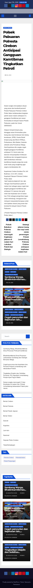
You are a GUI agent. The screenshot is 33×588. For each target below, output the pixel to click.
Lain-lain (6, 430)
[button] (26, 15)
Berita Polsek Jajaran (11, 269)
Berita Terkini (22, 269)
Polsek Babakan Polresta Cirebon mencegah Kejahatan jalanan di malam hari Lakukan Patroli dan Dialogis (8, 237)
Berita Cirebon (8, 27)
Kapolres (13, 271)
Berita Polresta (19, 289)
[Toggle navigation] (15, 15)
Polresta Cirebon (9, 457)
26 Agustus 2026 (11, 493)
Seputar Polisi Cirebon (11, 274)
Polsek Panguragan (9, 461)
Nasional (6, 435)
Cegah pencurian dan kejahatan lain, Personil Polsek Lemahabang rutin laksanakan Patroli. (15, 366)
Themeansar (16, 584)
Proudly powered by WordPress (11, 582)
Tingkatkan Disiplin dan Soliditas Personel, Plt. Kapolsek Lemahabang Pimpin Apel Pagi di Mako (15, 375)
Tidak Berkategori (9, 445)
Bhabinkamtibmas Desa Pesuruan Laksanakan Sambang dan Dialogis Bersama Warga (15, 357)
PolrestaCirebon (20, 457)
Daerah (7, 271)
